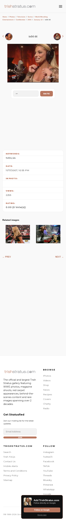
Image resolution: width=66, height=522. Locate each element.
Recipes (47, 394)
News (46, 389)
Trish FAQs (9, 456)
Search (7, 452)
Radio (46, 408)
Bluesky (47, 480)
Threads (47, 475)
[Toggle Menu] (60, 6)
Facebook (48, 461)
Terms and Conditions (15, 470)
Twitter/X (48, 456)
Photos (12, 17)
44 (14, 158)
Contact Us (9, 461)
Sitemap (7, 480)
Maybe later (42, 515)
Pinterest (48, 484)
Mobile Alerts (10, 466)
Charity (47, 403)
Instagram (48, 452)
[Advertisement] (33, 123)
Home (5, 17)
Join (20, 437)
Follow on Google (42, 510)
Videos (46, 380)
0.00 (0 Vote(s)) (16, 207)
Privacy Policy (10, 475)
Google (47, 494)
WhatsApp (49, 489)
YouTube (48, 470)
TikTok (46, 466)
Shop (46, 385)
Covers (47, 399)
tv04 (9, 158)
